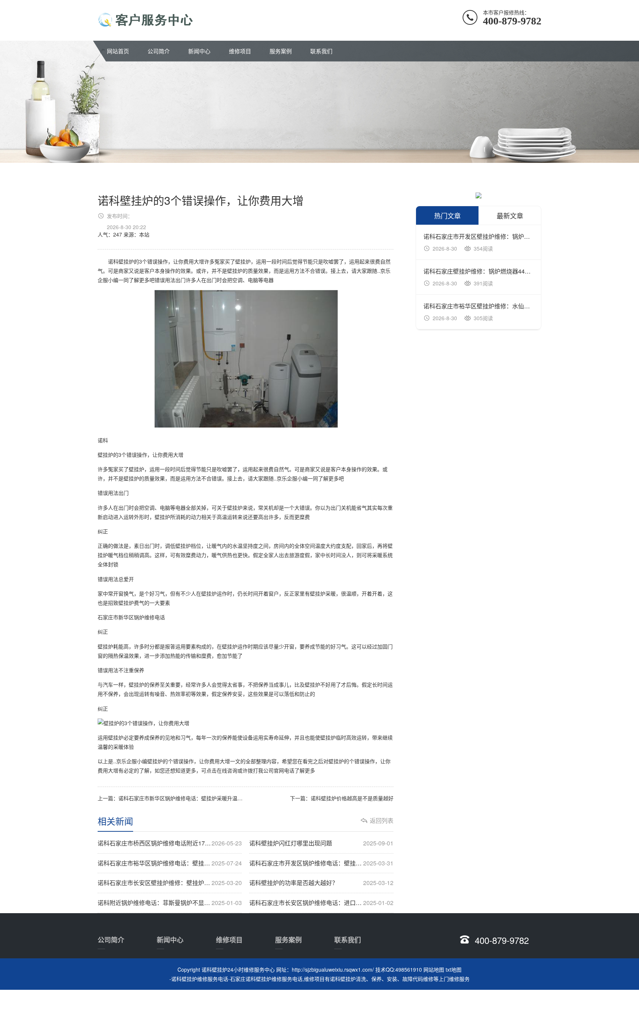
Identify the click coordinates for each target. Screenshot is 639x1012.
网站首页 (118, 51)
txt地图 (454, 969)
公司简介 (159, 51)
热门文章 (447, 215)
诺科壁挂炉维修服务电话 (199, 978)
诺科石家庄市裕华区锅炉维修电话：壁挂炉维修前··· (170, 863)
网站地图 (433, 969)
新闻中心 (199, 51)
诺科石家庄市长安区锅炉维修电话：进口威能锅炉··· (321, 903)
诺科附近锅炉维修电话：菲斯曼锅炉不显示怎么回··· (170, 903)
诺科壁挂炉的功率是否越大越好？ (321, 883)
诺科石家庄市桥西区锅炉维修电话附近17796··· (170, 843)
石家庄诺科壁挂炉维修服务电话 (266, 978)
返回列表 (381, 821)
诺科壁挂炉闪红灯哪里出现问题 (321, 843)
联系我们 (321, 51)
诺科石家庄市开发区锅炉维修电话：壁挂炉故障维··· (321, 863)
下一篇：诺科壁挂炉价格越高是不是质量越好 (341, 798)
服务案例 (281, 51)
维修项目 (240, 51)
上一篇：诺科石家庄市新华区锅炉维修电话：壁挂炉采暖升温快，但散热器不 (172, 798)
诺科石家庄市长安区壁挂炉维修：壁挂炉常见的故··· (170, 883)
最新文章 (510, 215)
